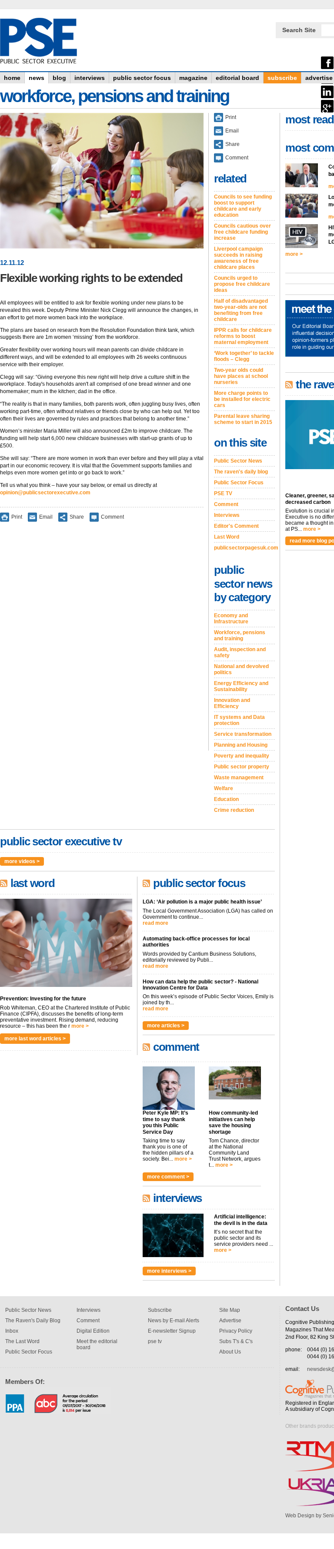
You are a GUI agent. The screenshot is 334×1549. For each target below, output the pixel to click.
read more (155, 923)
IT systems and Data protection (239, 720)
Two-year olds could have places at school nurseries (241, 376)
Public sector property (241, 767)
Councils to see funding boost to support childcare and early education (243, 206)
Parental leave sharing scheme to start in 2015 (243, 419)
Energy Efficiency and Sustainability (241, 686)
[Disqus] (102, 642)
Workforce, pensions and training (239, 635)
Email (46, 516)
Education (226, 799)
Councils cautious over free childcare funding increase (242, 232)
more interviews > (169, 1271)
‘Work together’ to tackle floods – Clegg (244, 356)
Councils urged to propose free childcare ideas (242, 284)
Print (16, 516)
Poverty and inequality (241, 756)
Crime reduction (234, 810)
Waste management (239, 777)
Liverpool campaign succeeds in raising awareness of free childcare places (238, 258)
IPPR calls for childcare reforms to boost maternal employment (243, 336)
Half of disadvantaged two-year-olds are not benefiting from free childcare (241, 310)
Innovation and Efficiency (232, 703)
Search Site (299, 29)
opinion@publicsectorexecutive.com (45, 493)
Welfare (223, 788)
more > (80, 1026)
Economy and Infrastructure (231, 618)
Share (77, 516)
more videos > (22, 861)
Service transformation (242, 734)
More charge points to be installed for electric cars (242, 399)
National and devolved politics (241, 669)
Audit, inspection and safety (240, 652)
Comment (112, 516)
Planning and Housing (240, 745)
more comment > (168, 1177)
